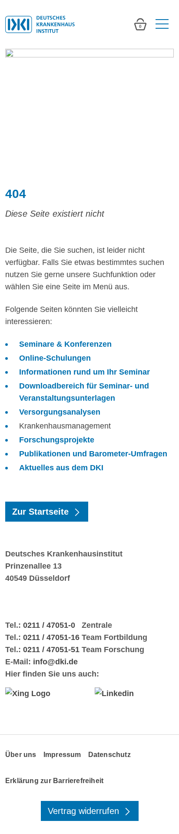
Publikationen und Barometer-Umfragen (93, 453)
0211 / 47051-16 (51, 637)
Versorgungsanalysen (59, 412)
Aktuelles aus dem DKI (61, 467)
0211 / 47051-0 (49, 625)
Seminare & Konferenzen (65, 344)
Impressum (62, 754)
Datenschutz (109, 754)
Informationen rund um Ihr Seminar (84, 372)
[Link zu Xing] (45, 693)
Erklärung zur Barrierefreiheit (54, 780)
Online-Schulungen (55, 358)
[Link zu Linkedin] (134, 693)
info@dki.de (55, 661)
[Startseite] (40, 24)
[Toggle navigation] (161, 24)
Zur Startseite (41, 511)
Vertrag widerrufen (85, 811)
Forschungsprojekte (56, 439)
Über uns (20, 754)
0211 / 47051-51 (51, 649)
